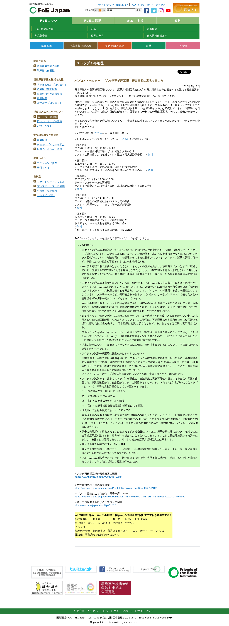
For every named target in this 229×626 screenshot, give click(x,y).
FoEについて (50, 20)
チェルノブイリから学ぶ (51, 144)
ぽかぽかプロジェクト (49, 103)
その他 (183, 45)
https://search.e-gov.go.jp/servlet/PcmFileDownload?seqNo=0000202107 (116, 488)
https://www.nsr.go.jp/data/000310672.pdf (98, 476)
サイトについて (123, 611)
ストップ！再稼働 (48, 117)
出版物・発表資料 (47, 191)
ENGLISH (122, 4)
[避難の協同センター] (81, 594)
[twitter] (81, 571)
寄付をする (43, 167)
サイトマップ (106, 5)
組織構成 (152, 29)
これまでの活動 (46, 195)
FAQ (133, 4)
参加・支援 (135, 20)
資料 (177, 20)
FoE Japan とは (44, 29)
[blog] (149, 571)
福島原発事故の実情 (48, 66)
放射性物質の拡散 (47, 89)
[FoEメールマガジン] (47, 577)
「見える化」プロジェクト (52, 84)
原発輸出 (42, 140)
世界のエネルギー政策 (49, 149)
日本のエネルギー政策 (49, 121)
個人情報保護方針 (157, 35)
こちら (98, 133)
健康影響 (42, 98)
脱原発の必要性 (46, 70)
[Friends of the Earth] (183, 578)
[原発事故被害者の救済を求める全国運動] (115, 594)
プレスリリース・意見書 (51, 186)
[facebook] (115, 571)
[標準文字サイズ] (100, 10)
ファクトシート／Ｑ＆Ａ (50, 181)
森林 (149, 45)
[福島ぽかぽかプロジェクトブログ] (47, 594)
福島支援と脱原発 (81, 45)
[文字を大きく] (104, 10)
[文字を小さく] (96, 10)
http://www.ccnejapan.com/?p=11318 (95, 505)
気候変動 (46, 45)
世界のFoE (97, 35)
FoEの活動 (93, 20)
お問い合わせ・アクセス (151, 5)
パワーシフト (44, 126)
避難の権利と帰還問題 (49, 94)
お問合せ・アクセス (86, 611)
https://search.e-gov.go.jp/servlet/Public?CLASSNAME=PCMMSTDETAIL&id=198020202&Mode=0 (130, 496)
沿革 (93, 29)
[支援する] (186, 12)
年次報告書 (41, 35)
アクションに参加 (47, 163)
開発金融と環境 (114, 45)
